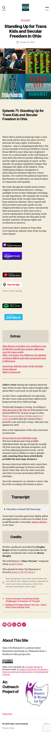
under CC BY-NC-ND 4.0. (23, 572)
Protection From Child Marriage (19, 438)
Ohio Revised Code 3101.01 (16, 410)
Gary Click (26, 578)
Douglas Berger (32, 667)
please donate (39, 522)
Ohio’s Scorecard (11, 372)
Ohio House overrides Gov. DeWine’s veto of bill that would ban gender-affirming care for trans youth (24, 349)
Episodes (25, 20)
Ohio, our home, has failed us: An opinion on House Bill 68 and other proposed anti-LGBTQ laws (24, 358)
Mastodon (7, 714)
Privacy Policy (8, 728)
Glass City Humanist (19, 724)
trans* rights (30, 586)
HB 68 (13, 581)
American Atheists (13, 578)
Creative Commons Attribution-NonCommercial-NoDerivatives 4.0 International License (25, 672)
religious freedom (28, 581)
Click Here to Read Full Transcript (23, 509)
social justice (26, 584)
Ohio (19, 581)
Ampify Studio (15, 564)
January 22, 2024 (27, 42)
